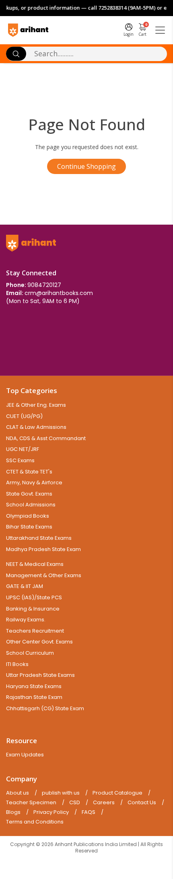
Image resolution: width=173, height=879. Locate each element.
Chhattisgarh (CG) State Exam (45, 708)
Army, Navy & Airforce (34, 482)
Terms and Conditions (35, 822)
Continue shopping (86, 166)
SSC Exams (20, 460)
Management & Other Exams (43, 575)
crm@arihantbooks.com (59, 293)
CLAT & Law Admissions (36, 427)
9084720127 (44, 285)
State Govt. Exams (29, 494)
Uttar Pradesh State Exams (40, 675)
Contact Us (142, 802)
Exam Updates (25, 754)
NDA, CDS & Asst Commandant (46, 438)
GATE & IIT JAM (24, 586)
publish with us (61, 793)
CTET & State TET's (29, 471)
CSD (74, 802)
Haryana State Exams (34, 686)
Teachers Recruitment (35, 631)
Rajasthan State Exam (34, 697)
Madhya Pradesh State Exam (43, 549)
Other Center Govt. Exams (39, 641)
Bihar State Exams (29, 527)
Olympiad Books (27, 516)
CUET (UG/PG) (24, 416)
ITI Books (17, 664)
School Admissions (31, 504)
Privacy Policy (51, 812)
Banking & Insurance (33, 609)
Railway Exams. (25, 619)
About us (17, 793)
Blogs (13, 812)
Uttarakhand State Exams (39, 538)
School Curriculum (30, 653)
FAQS (88, 812)
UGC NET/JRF (22, 449)
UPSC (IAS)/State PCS (34, 597)
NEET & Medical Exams (35, 564)
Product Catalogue (117, 793)
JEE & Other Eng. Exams (36, 405)
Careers (104, 802)
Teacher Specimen (31, 802)
